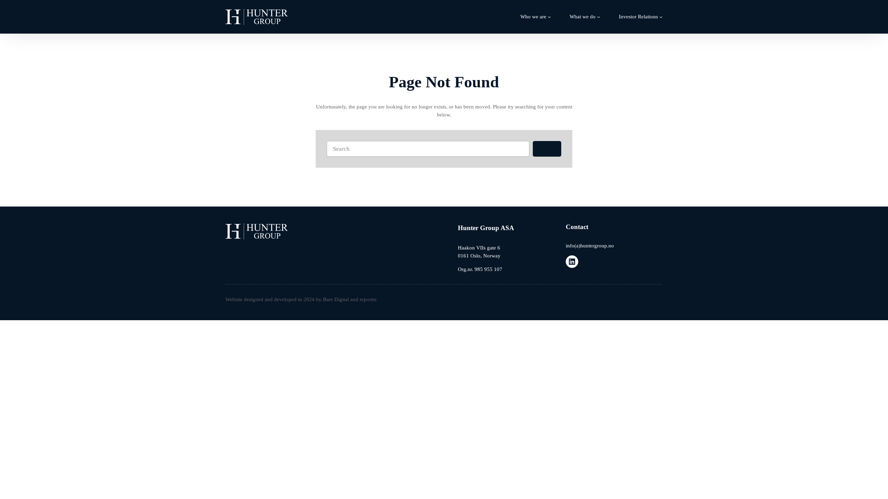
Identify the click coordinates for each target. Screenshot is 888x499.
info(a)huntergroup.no (590, 245)
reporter (368, 299)
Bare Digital (336, 299)
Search (547, 149)
